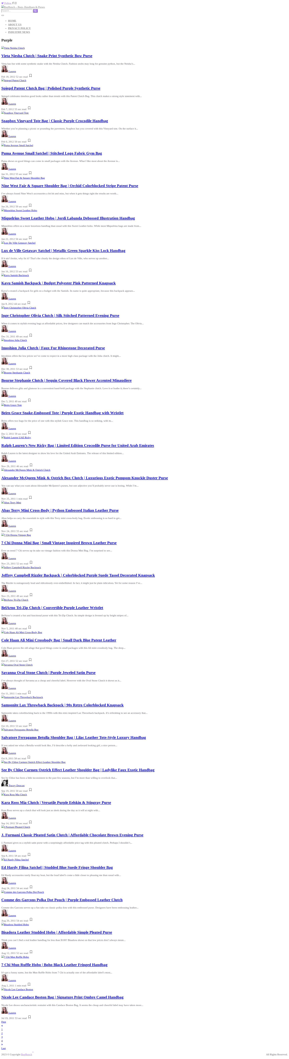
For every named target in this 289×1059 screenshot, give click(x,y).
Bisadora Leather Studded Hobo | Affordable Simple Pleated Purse (56, 932)
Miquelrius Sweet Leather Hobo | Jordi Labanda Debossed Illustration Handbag (68, 218)
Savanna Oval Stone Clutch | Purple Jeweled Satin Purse (48, 672)
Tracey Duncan (17, 785)
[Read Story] (30, 76)
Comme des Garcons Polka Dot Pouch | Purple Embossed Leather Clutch (62, 900)
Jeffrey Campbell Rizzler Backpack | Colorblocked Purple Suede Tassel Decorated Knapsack (78, 575)
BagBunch (26, 1054)
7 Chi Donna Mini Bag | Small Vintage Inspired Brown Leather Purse (59, 543)
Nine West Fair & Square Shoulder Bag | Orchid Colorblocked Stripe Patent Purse (69, 186)
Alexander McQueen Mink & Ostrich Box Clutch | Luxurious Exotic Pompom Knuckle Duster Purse (84, 478)
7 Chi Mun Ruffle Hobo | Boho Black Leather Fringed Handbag (54, 965)
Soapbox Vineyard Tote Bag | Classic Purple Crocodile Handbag (54, 121)
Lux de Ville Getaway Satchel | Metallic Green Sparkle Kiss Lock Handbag (63, 251)
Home (12, 20)
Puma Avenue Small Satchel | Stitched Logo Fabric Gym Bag (51, 153)
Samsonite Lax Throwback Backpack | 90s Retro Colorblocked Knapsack (62, 705)
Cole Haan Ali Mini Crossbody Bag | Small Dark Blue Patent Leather (58, 640)
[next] (2, 1044)
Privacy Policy (19, 28)
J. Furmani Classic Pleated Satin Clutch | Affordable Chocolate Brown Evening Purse (72, 835)
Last (3, 1048)
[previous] (2, 1025)
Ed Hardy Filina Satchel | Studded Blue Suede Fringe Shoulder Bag (57, 867)
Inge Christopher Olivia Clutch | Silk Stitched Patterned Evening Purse (60, 315)
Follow (8, 3)
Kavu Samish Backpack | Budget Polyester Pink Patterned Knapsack (58, 283)
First (3, 1022)
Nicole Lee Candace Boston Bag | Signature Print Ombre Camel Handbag (62, 997)
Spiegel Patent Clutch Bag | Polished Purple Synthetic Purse (50, 88)
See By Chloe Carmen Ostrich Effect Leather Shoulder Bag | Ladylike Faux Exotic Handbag (78, 770)
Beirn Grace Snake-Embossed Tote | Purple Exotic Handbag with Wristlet (62, 413)
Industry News (19, 32)
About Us (15, 24)
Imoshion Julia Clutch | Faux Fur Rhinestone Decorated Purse (53, 348)
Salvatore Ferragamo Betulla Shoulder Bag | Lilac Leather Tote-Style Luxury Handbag (73, 737)
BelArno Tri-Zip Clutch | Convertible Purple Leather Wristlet (52, 608)
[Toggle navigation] (2, 15)
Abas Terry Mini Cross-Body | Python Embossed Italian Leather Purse (60, 510)
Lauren (12, 71)
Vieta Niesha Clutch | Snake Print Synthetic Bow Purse (46, 56)
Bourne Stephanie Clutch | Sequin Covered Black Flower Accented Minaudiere (66, 380)
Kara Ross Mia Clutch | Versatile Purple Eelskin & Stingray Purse (56, 802)
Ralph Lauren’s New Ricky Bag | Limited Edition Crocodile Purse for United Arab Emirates (77, 445)
